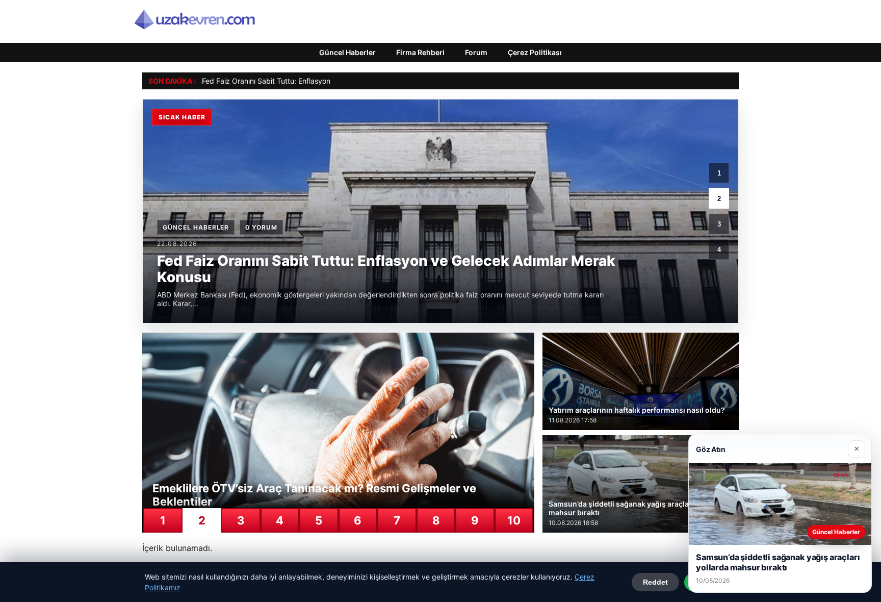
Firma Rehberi (420, 52)
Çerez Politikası (535, 52)
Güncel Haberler (347, 52)
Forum (476, 52)
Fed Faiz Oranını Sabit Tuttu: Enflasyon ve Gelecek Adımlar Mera (309, 81)
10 (514, 520)
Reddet (655, 582)
